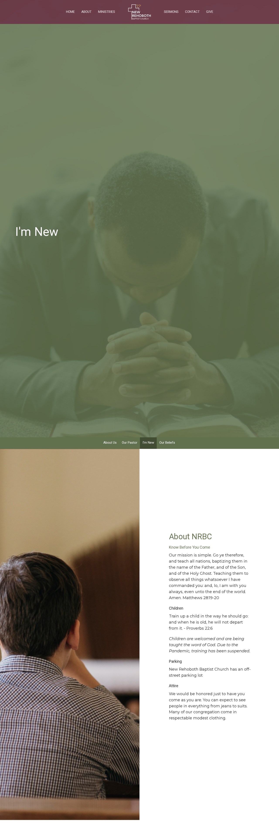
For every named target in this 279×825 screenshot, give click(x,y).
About (86, 12)
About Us (110, 443)
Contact (192, 12)
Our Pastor (129, 443)
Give (209, 12)
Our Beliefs (167, 443)
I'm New (148, 443)
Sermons (171, 12)
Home (70, 12)
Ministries (106, 12)
